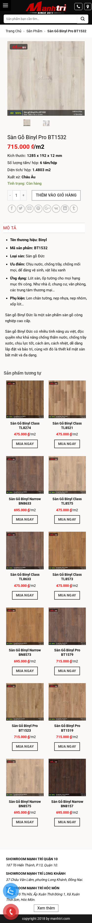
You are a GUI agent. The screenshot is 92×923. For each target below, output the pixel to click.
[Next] (77, 78)
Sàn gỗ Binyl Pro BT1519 (67, 728)
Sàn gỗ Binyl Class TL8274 (24, 425)
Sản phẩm (34, 31)
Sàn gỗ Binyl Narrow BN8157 (67, 804)
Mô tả (9, 227)
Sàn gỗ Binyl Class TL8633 (24, 577)
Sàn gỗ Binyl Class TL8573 (67, 577)
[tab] (44, 228)
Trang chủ (13, 31)
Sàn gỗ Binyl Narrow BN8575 (25, 804)
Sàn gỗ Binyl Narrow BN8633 (25, 501)
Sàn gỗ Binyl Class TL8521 (67, 425)
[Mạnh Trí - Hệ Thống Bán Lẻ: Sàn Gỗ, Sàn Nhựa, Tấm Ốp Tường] (46, 8)
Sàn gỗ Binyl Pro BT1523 (25, 728)
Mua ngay (25, 444)
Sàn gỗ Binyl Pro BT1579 (67, 652)
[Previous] (15, 78)
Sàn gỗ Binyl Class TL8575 (67, 501)
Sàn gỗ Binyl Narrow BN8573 (25, 652)
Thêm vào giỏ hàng (56, 195)
